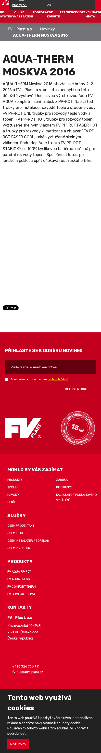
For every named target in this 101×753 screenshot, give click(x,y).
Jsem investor (18, 548)
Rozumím (18, 744)
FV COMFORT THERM (21, 586)
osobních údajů (58, 379)
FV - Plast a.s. (20, 29)
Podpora (40, 12)
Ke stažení (26, 14)
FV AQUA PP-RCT (19, 571)
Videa (81, 12)
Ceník (11, 502)
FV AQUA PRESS (18, 579)
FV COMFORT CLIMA (21, 594)
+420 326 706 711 (25, 666)
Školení (13, 487)
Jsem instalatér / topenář (28, 540)
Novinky (47, 29)
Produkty (15, 480)
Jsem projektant (20, 525)
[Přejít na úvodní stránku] (4, 2)
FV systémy (7, 14)
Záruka (62, 480)
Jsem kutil (15, 533)
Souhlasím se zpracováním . (40, 379)
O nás (17, 14)
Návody (13, 495)
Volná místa (91, 14)
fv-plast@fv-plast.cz (27, 672)
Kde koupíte (53, 14)
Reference (68, 12)
